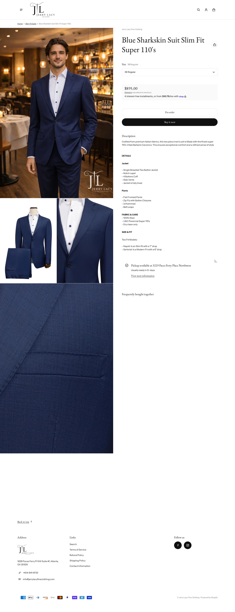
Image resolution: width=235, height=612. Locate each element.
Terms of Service (78, 549)
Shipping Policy (77, 560)
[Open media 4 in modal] (85, 240)
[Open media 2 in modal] (56, 113)
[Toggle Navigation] (21, 10)
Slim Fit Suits (30, 24)
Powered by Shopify (209, 597)
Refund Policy (77, 555)
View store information (142, 275)
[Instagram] (187, 545)
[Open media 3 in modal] (28, 240)
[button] (198, 10)
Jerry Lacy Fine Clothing (189, 597)
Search (73, 544)
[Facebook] (178, 545)
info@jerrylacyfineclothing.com (39, 579)
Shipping (128, 92)
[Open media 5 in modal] (56, 368)
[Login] (206, 10)
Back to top (23, 522)
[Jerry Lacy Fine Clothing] (42, 9)
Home (20, 24)
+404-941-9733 (30, 572)
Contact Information (80, 566)
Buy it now (169, 122)
